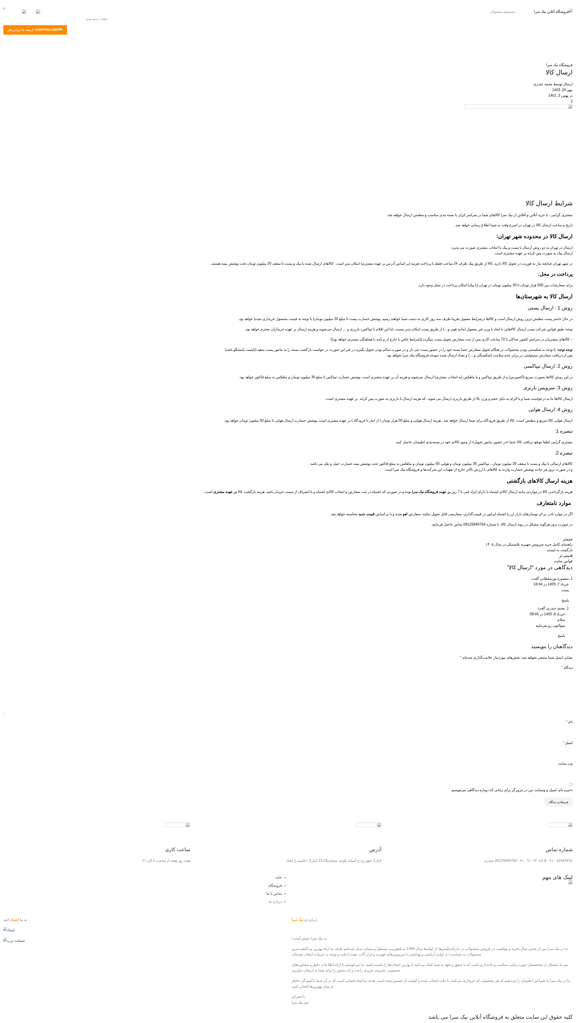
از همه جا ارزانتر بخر (21, 29)
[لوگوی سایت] (553, 11)
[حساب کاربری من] (38, 11)
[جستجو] (63, 12)
